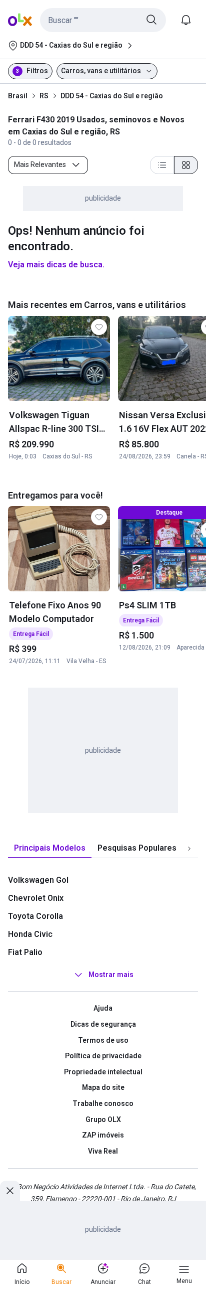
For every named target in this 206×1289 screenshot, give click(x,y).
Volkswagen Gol (38, 880)
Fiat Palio (25, 952)
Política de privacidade (103, 1056)
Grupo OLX (103, 1119)
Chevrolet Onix (36, 898)
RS (44, 95)
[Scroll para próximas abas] (189, 849)
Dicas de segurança (103, 1024)
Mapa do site (103, 1087)
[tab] (50, 848)
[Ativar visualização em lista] (162, 165)
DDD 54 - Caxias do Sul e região (111, 95)
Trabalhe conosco (103, 1103)
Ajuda (103, 1008)
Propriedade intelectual (103, 1072)
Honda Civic (30, 934)
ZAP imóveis (103, 1135)
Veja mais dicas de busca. (56, 264)
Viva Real (103, 1151)
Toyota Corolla (35, 916)
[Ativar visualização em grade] (186, 165)
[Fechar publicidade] (10, 1191)
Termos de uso (103, 1040)
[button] (103, 20)
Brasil (18, 95)
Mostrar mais (111, 975)
